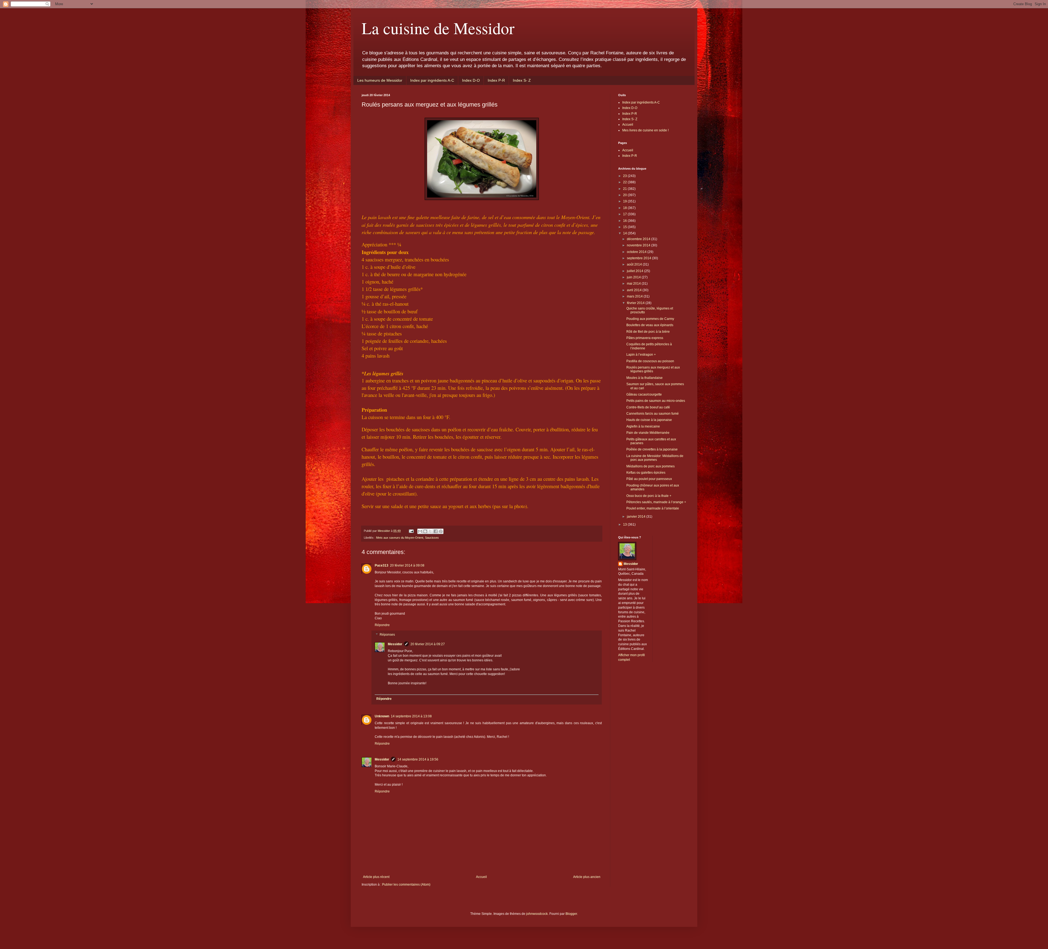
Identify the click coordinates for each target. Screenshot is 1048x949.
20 (625, 195)
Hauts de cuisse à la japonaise (649, 420)
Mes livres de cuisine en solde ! (645, 130)
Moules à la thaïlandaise (644, 378)
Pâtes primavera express (644, 338)
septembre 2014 (639, 258)
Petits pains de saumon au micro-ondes (655, 401)
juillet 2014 (635, 271)
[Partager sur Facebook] (435, 531)
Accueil (481, 877)
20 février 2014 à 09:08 (407, 565)
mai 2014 (634, 283)
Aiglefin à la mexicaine (643, 426)
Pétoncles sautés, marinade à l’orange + (656, 502)
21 (625, 189)
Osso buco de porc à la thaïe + (648, 496)
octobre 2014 (637, 252)
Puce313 (381, 565)
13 (625, 524)
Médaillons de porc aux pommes (650, 466)
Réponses (387, 635)
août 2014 (635, 264)
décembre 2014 (639, 239)
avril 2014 (634, 290)
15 (625, 227)
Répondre (382, 625)
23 (625, 176)
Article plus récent (376, 877)
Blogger (571, 914)
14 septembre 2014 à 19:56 (417, 759)
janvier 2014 (636, 516)
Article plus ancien (586, 877)
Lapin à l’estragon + (641, 354)
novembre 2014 (639, 245)
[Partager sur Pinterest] (440, 531)
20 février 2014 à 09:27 (427, 644)
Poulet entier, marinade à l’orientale (652, 508)
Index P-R (496, 80)
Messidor (395, 644)
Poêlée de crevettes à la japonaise (652, 449)
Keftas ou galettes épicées (645, 473)
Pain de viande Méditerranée (647, 433)
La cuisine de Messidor (438, 28)
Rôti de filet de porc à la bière (648, 332)
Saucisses (432, 537)
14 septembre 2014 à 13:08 (411, 716)
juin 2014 (634, 277)
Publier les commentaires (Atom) (406, 884)
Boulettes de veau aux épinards (649, 325)
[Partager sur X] (430, 531)
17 (625, 214)
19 (625, 201)
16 (625, 221)
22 (625, 182)
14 (625, 233)
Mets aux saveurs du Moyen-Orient (399, 537)
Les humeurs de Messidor (379, 80)
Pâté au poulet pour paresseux (649, 479)
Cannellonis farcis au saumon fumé (652, 413)
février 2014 (636, 303)
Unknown (382, 716)
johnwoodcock (537, 914)
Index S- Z (522, 80)
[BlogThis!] (425, 531)
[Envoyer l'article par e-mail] (411, 530)
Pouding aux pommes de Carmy (650, 319)
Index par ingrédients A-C (432, 80)
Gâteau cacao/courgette (644, 394)
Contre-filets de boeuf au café (648, 407)
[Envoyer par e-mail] (420, 531)
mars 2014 (635, 296)
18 (625, 208)
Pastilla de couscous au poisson (650, 361)
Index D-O (471, 80)
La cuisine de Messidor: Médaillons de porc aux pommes (654, 458)
